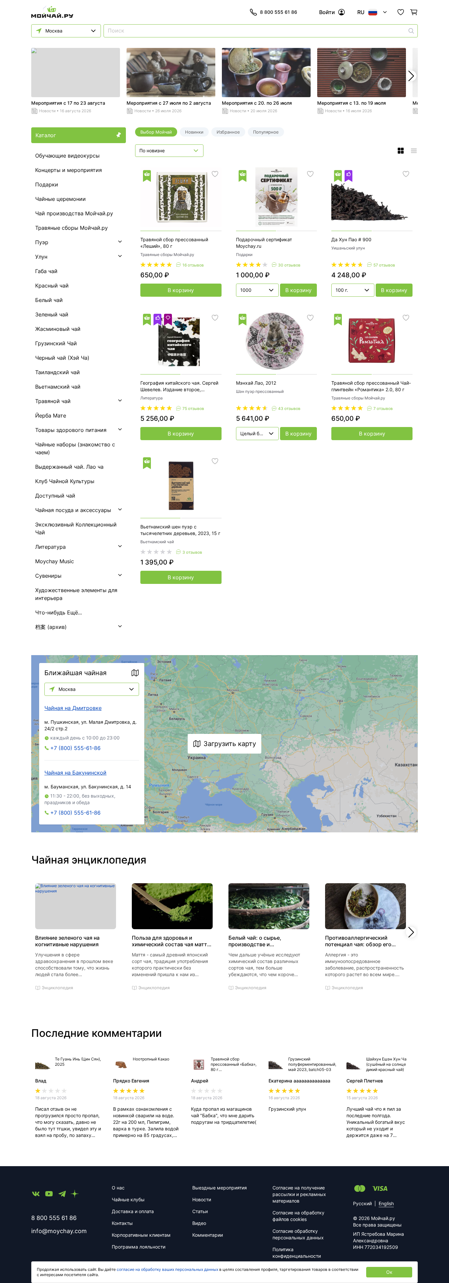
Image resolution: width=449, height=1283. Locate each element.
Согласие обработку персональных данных (298, 1234)
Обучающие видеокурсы (67, 155)
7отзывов (383, 408)
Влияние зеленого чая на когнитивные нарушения (67, 941)
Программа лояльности (138, 1247)
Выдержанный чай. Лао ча (69, 466)
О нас (118, 1187)
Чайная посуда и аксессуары (73, 510)
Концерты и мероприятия (68, 170)
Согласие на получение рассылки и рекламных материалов (299, 1194)
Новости (47, 110)
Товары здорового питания (70, 430)
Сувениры (48, 575)
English (386, 1203)
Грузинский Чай (56, 343)
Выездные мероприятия (219, 1187)
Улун (41, 256)
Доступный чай (55, 495)
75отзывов (193, 408)
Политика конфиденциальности (296, 1253)
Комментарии (207, 1235)
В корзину (181, 290)
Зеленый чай (51, 314)
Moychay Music (54, 561)
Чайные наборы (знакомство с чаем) (75, 448)
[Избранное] (401, 12)
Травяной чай (53, 401)
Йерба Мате (50, 415)
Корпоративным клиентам (141, 1235)
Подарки (46, 184)
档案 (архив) (51, 627)
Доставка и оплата (133, 1211)
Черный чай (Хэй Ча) (62, 357)
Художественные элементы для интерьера (76, 594)
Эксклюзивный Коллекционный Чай (76, 528)
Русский (362, 1203)
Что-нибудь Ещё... (58, 612)
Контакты (122, 1223)
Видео (199, 1223)
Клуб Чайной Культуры (64, 481)
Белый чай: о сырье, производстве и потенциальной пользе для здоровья (263, 941)
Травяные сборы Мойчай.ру (71, 228)
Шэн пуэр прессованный (260, 391)
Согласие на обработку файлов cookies (298, 1216)
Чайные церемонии (60, 199)
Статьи (200, 1211)
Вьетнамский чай (58, 386)
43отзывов (289, 408)
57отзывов (384, 265)
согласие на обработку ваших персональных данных (167, 1269)
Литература (50, 547)
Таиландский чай (57, 372)
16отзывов (193, 265)
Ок (389, 1272)
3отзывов (192, 552)
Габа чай (46, 271)
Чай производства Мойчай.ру (74, 213)
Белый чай (49, 300)
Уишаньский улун (348, 248)
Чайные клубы (128, 1199)
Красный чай (52, 285)
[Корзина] (414, 12)
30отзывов (289, 265)
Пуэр (41, 242)
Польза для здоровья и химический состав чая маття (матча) (171, 941)
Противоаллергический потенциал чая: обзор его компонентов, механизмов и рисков (362, 941)
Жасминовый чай (58, 329)
